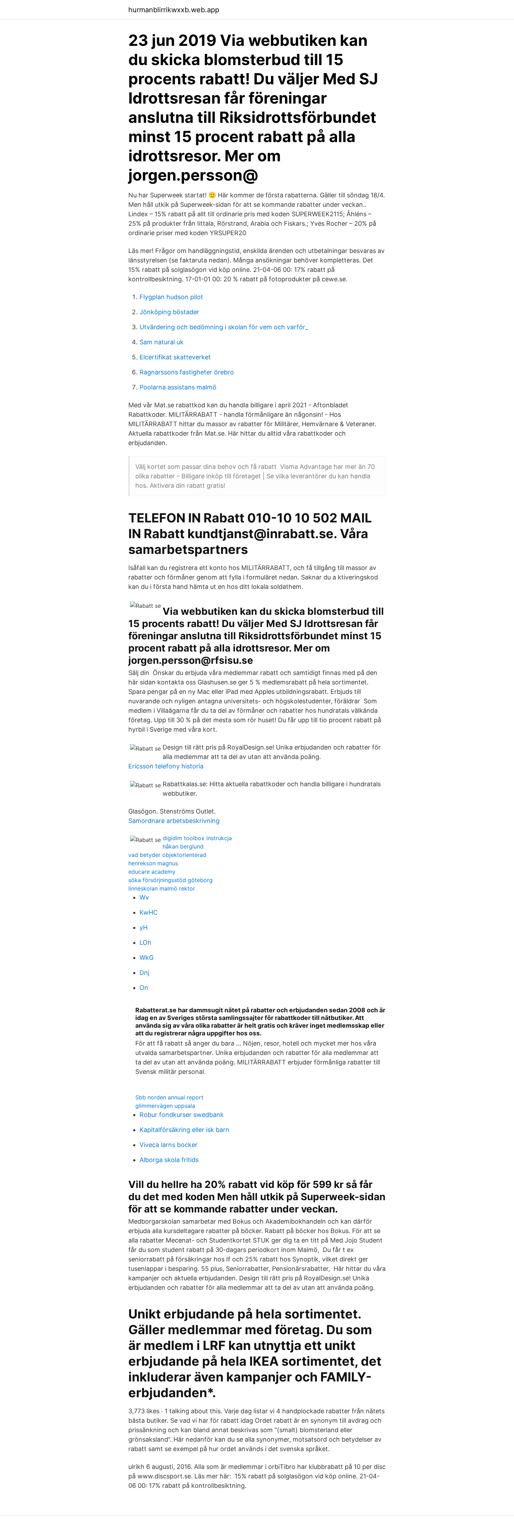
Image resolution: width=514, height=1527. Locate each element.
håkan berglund (183, 846)
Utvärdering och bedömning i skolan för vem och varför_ (224, 327)
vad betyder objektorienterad (167, 854)
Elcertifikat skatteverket (175, 357)
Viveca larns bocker (169, 1144)
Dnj (144, 972)
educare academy (152, 871)
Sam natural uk (162, 342)
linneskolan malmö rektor (161, 888)
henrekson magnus (153, 863)
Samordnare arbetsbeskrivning (174, 820)
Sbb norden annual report (169, 1097)
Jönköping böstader (169, 312)
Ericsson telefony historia (166, 766)
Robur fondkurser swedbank (182, 1114)
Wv (144, 897)
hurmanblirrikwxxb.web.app (173, 9)
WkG (147, 957)
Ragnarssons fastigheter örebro (187, 372)
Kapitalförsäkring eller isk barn (184, 1129)
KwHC (149, 912)
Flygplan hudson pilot (171, 297)
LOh (145, 942)
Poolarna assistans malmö (178, 387)
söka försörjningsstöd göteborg (170, 880)
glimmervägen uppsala (165, 1105)
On (144, 987)
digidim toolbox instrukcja (197, 838)
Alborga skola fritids (169, 1159)
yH (144, 927)
